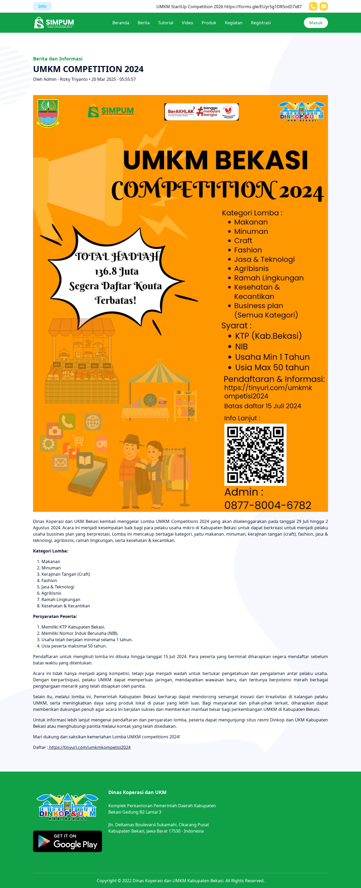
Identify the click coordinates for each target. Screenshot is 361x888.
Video (187, 23)
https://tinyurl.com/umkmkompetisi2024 (89, 747)
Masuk (316, 23)
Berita (144, 23)
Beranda (120, 23)
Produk (209, 23)
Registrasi (261, 23)
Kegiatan (234, 23)
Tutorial (165, 23)
